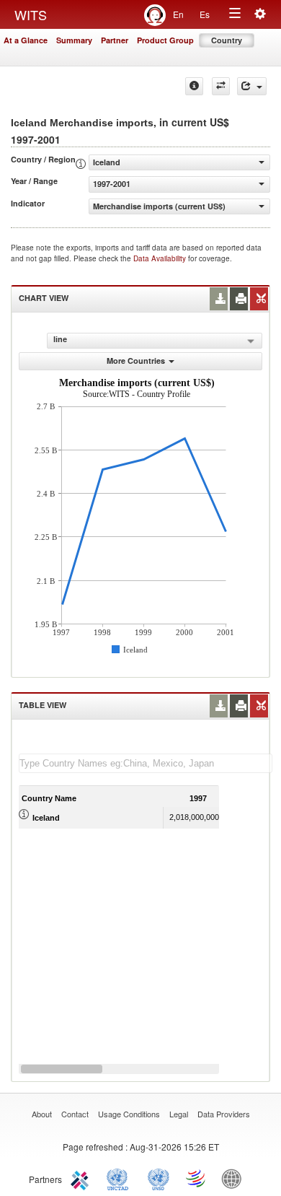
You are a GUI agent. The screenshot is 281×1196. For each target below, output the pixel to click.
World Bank (234, 1178)
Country (226, 40)
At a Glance (26, 40)
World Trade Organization (196, 1178)
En (178, 14)
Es (205, 14)
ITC (82, 1178)
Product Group (165, 40)
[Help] (194, 86)
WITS (30, 14)
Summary (74, 40)
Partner (114, 40)
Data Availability (160, 258)
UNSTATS (158, 1178)
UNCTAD (120, 1178)
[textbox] (145, 763)
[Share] (252, 86)
